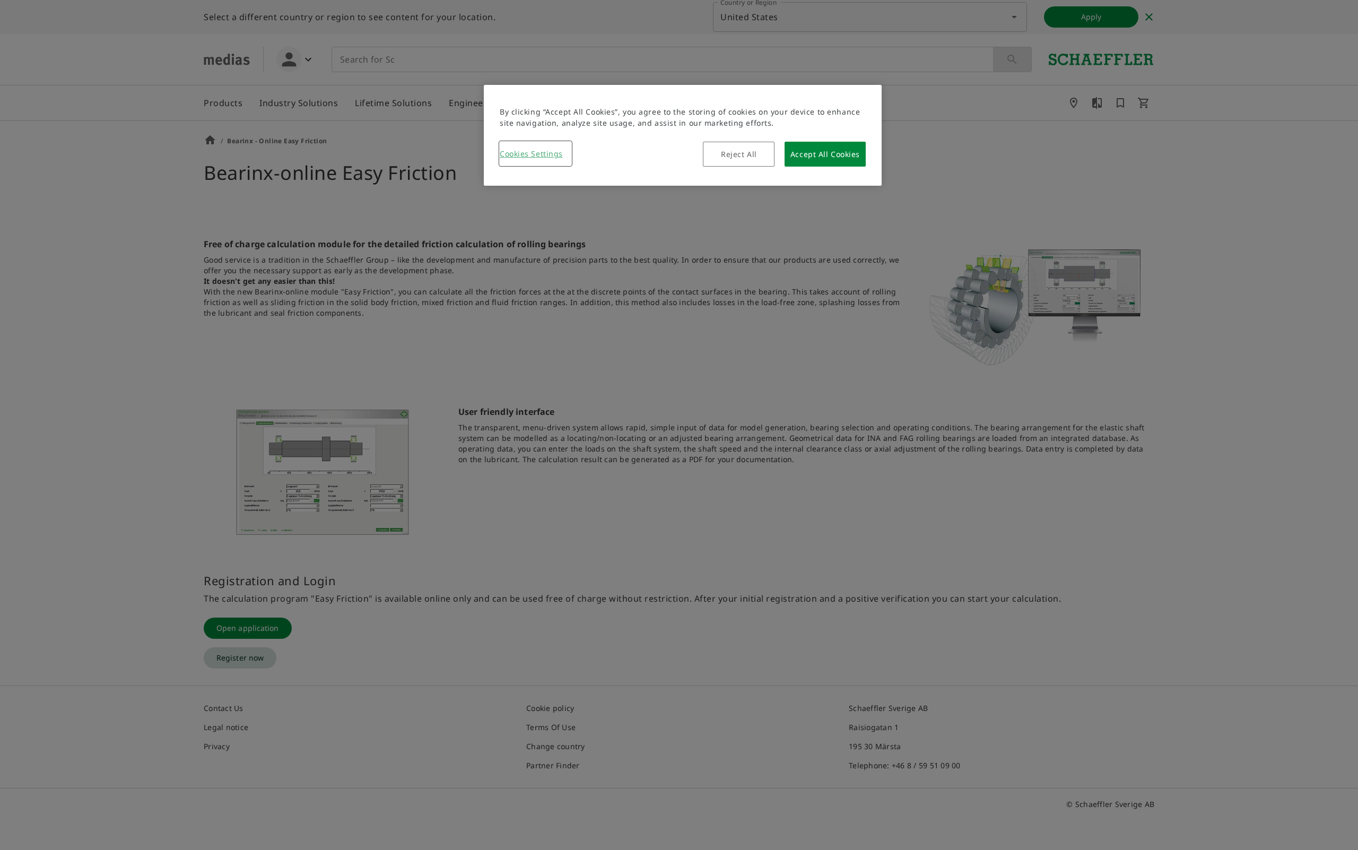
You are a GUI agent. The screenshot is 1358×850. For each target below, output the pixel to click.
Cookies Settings (531, 154)
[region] (683, 135)
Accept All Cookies (825, 154)
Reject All (739, 154)
